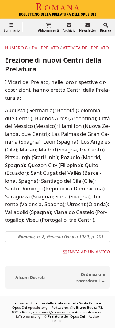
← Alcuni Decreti (27, 277)
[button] (12, 27)
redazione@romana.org (52, 312)
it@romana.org (28, 316)
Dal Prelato (45, 48)
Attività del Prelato (86, 48)
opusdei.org (38, 307)
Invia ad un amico (89, 252)
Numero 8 (16, 48)
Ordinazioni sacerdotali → (90, 277)
